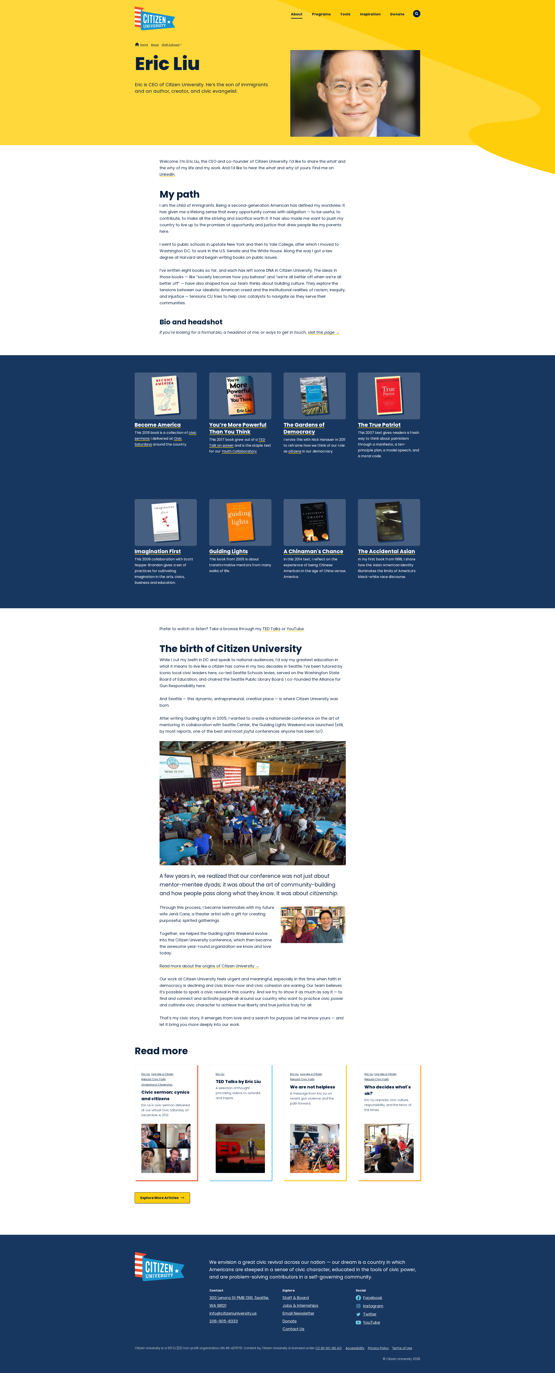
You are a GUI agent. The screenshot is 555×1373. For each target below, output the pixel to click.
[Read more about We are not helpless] (314, 1148)
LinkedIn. (167, 174)
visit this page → (324, 332)
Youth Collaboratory (239, 451)
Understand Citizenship (156, 1085)
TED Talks (272, 628)
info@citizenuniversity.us (233, 1313)
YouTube (295, 628)
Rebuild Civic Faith (153, 1079)
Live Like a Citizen (162, 1074)
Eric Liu (145, 1074)
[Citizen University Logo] (159, 1266)
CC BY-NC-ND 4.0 (328, 1348)
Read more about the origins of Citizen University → (209, 966)
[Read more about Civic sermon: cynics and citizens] (166, 1148)
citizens (294, 451)
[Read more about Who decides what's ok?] (389, 1148)
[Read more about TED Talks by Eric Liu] (240, 1148)
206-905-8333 (223, 1321)
